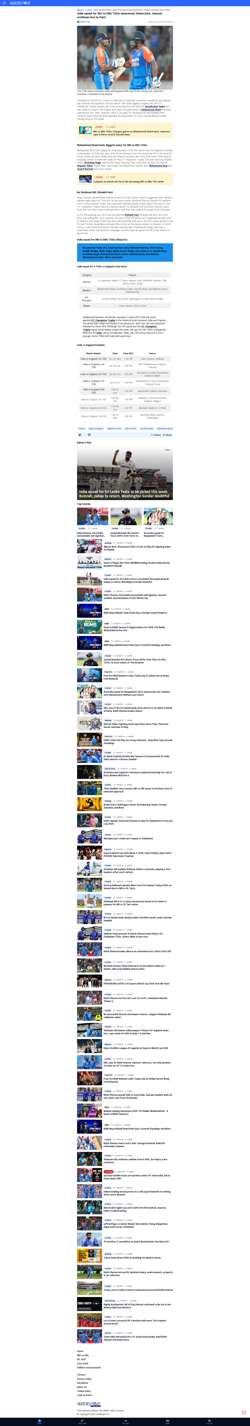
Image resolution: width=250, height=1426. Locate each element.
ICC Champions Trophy (103, 320)
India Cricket (130, 428)
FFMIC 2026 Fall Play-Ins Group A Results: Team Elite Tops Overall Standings (138, 742)
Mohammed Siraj (158, 165)
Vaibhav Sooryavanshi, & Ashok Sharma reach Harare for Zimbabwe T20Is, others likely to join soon (133, 935)
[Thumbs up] (80, 435)
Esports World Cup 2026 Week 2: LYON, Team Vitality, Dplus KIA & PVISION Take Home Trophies (137, 854)
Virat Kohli (82, 1363)
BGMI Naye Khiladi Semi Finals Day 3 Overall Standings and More (137, 644)
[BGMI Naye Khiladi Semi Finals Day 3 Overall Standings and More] (89, 643)
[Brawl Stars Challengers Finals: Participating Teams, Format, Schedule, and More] (89, 804)
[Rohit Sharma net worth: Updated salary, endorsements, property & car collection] (89, 1272)
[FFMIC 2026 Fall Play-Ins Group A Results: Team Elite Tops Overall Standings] (89, 740)
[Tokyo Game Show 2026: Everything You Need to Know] (89, 1256)
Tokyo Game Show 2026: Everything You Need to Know (132, 1257)
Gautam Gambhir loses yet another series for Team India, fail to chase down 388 (137, 1177)
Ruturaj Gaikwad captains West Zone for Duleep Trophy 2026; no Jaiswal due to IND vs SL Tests (138, 887)
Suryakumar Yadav (155, 106)
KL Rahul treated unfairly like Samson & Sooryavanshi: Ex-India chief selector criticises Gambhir (136, 758)
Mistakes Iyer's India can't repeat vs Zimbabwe (128, 838)
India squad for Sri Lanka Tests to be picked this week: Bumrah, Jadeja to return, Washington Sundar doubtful (124, 493)
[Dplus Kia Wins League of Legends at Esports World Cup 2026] (89, 1046)
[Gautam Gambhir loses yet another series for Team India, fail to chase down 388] (89, 1175)
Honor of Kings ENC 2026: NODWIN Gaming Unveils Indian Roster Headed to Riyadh (137, 564)
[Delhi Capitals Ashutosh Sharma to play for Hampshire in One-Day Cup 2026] (89, 820)
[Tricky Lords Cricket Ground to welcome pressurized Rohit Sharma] (89, 1288)
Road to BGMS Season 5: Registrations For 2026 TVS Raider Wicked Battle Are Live (134, 629)
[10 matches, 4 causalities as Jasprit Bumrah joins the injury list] (89, 1240)
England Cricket (114, 428)
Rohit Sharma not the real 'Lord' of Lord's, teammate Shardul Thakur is (135, 1000)
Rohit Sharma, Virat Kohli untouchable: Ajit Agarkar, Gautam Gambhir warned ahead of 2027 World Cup (90, 534)
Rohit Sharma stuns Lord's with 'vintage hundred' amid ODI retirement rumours (134, 1145)
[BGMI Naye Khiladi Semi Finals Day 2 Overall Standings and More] (89, 1127)
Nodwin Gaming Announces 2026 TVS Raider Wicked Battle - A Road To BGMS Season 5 (136, 1112)
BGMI (107, 609)
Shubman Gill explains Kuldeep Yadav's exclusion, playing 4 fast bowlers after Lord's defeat (137, 871)
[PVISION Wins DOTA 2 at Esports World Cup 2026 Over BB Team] (89, 982)
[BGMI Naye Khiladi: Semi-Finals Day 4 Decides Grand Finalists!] (89, 611)
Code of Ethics (84, 1395)
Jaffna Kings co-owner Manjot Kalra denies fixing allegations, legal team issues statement (136, 1225)
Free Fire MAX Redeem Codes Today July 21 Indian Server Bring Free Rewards (136, 677)
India (99, 332)
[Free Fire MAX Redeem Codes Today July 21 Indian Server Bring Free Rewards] (89, 675)
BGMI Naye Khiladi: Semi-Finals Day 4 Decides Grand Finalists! (135, 612)
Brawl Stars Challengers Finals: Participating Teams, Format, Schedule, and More (135, 806)
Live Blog (109, 1172)
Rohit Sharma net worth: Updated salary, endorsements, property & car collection (138, 1274)
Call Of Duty (110, 769)
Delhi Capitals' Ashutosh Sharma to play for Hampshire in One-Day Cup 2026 (138, 822)
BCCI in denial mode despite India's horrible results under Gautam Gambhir (138, 919)
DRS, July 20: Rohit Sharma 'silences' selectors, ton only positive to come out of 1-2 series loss (137, 1064)
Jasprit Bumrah (85, 168)
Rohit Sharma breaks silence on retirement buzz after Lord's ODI (137, 951)
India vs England (96, 428)
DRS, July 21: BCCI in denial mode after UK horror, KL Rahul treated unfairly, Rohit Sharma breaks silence (138, 709)
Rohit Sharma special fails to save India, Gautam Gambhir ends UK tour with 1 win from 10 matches (138, 1096)
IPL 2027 (81, 1359)
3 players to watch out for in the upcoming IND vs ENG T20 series (128, 181)
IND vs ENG (83, 1355)
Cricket (82, 428)
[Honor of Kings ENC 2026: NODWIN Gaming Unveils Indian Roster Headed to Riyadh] (89, 562)
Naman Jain (85, 22)
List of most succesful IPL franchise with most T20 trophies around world (135, 1322)
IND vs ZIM (82, 1424)
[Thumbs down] (89, 435)
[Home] (21, 3)
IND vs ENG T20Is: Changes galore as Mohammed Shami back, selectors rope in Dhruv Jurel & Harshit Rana (131, 133)
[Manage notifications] (244, 1412)
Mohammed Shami (151, 109)
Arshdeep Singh (92, 162)
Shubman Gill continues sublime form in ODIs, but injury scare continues (135, 1161)
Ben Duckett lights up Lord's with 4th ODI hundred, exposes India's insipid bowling (135, 1209)
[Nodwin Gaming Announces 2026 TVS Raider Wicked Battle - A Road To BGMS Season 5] (89, 1111)
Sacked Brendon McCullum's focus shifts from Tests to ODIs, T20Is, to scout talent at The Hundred (124, 534)
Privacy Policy (84, 1378)
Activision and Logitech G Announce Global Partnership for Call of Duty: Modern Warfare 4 (138, 774)
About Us (82, 1387)
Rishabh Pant (132, 214)
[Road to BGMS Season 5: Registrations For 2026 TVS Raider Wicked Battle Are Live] (89, 627)
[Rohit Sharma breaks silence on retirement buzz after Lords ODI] (89, 949)
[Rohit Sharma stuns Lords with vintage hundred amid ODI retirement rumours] (89, 1143)
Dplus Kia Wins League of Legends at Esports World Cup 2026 (136, 1048)
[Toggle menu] (4, 3)
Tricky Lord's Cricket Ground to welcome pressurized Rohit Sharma (138, 1289)
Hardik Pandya (146, 428)
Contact (81, 1374)
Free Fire (108, 672)
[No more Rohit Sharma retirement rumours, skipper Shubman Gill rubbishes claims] (89, 1014)
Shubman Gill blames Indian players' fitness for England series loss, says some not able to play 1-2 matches (136, 1032)
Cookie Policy (84, 1391)
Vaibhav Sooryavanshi (89, 1367)
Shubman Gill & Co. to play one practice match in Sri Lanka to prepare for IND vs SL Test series (135, 903)
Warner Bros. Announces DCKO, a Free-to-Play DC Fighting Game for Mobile (137, 548)
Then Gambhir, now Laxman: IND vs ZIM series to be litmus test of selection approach (138, 790)
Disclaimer (82, 1382)
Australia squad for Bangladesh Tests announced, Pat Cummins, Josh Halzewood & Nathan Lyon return (157, 534)
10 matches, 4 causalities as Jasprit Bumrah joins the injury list (136, 1241)
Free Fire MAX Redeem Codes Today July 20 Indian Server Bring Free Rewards (136, 1080)
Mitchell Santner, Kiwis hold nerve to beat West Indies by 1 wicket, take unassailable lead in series (134, 967)
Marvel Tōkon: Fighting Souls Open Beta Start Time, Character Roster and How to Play (136, 725)
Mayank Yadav (85, 165)
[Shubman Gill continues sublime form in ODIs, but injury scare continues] (89, 1159)
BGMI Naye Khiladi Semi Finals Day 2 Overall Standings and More (137, 1128)
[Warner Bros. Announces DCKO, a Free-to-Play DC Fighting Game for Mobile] (89, 546)
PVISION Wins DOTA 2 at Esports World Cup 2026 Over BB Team (136, 983)
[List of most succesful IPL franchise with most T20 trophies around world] (89, 1320)
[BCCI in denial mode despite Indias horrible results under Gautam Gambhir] (89, 917)
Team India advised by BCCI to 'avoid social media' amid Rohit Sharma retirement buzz (135, 1338)
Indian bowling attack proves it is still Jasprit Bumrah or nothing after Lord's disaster (137, 1193)
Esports (108, 559)
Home (80, 1351)
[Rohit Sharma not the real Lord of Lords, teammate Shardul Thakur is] (89, 998)
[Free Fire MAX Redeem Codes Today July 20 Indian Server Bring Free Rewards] (89, 1078)
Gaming (108, 543)
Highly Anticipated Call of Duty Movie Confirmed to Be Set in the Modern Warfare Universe (137, 1306)
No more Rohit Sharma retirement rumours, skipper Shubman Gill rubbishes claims (137, 1016)
